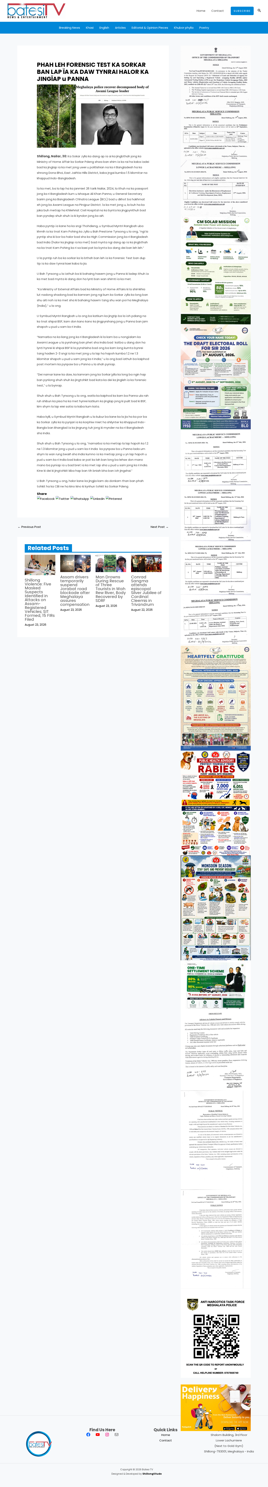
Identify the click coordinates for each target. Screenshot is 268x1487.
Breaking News (69, 28)
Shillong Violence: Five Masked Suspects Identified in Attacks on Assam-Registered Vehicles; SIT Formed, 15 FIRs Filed (40, 599)
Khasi (90, 28)
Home (201, 11)
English (104, 28)
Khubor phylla (183, 28)
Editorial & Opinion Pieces (150, 28)
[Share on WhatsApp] (79, 498)
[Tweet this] (62, 498)
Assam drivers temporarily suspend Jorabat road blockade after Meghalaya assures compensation (75, 590)
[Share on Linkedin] (97, 498)
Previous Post (29, 527)
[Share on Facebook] (46, 498)
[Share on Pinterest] (114, 498)
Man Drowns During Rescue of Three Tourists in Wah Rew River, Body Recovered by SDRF (111, 588)
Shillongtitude (152, 1473)
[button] (242, 11)
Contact (217, 11)
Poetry (204, 28)
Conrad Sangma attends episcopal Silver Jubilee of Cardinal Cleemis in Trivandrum (146, 590)
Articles (120, 28)
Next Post (160, 527)
